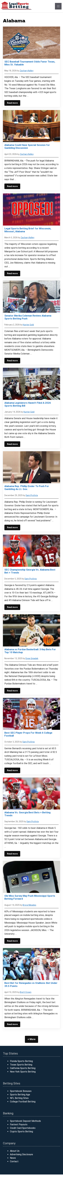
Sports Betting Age (20, 1094)
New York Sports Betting (23, 1071)
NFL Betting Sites (19, 1098)
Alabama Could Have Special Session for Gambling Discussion (27, 146)
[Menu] (58, 6)
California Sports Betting (22, 1068)
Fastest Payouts (18, 1124)
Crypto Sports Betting (21, 1131)
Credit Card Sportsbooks (22, 1128)
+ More (31, 1039)
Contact (14, 1161)
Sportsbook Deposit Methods (25, 1121)
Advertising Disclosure (21, 1154)
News (13, 1158)
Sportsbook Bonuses (21, 1091)
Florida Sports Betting (21, 1061)
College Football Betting (22, 1101)
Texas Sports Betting (21, 1064)
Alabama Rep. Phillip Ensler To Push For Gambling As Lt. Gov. (26, 488)
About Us (14, 1151)
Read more (12, 103)
